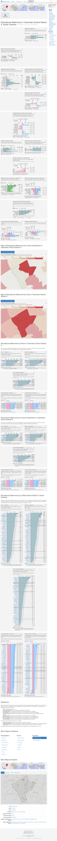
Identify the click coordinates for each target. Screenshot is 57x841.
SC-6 (13, 813)
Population (3, 737)
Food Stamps (19, 742)
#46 (22, 426)
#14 (46, 221)
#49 (22, 469)
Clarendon (14, 808)
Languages (4, 754)
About (26, 830)
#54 (22, 634)
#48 (34, 447)
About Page (39, 726)
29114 (18, 811)
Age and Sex (4, 740)
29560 (24, 811)
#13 (22, 221)
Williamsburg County (33, 819)
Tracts (12, 772)
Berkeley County (15, 822)
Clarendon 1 (20, 822)
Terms (28, 830)
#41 (22, 351)
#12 (34, 201)
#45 (46, 392)
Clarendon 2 (14, 819)
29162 (21, 811)
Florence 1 (32, 822)
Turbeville (14, 810)
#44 (22, 392)
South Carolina (14, 806)
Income (25, 1)
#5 (46, 92)
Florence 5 (44, 822)
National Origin (4, 749)
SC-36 (13, 815)
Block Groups (17, 772)
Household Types (5, 744)
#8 (46, 140)
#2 (22, 48)
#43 (34, 372)
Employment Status (20, 740)
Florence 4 (40, 822)
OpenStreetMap (28, 836)
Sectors (18, 749)
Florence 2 (36, 822)
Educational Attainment (37, 737)
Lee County (14, 823)
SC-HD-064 (14, 817)
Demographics (19, 1)
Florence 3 (19, 819)
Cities (3, 772)
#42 (46, 351)
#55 (46, 633)
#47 (46, 426)
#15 (46, 254)
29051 (13, 811)
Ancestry (3, 751)
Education (31, 1)
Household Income (20, 737)
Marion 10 (18, 823)
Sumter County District (25, 819)
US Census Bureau (31, 835)
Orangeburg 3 (23, 823)
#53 (34, 568)
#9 (34, 157)
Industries (19, 747)
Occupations (19, 744)
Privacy (31, 830)
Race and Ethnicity (5, 742)
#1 (46, 28)
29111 (16, 811)
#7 (22, 140)
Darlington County (26, 822)
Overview (13, 1)
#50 (46, 469)
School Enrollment (36, 740)
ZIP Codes (7, 772)
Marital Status (4, 747)
